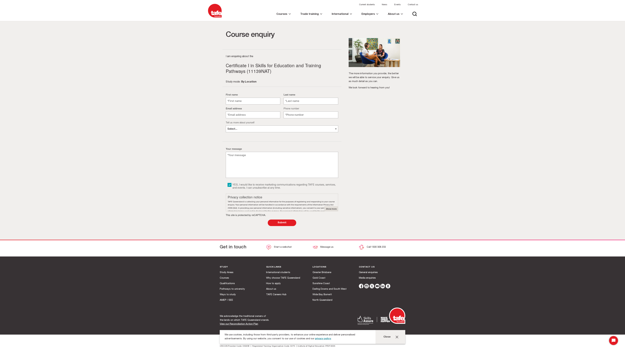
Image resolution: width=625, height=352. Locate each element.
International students (278, 272)
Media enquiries (367, 278)
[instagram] (366, 287)
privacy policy (323, 339)
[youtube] (377, 287)
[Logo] (214, 17)
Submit (282, 222)
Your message (234, 149)
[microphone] (388, 287)
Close (387, 337)
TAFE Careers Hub (276, 294)
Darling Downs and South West (329, 289)
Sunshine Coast (321, 283)
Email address (234, 108)
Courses (224, 278)
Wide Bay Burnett (322, 294)
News (384, 5)
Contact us (413, 5)
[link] (283, 17)
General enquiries (368, 272)
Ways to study (228, 294)
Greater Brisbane (321, 272)
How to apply (273, 283)
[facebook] (361, 287)
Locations (319, 267)
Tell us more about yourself (240, 122)
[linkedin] (382, 287)
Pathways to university (232, 289)
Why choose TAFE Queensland (283, 278)
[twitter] (372, 287)
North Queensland (322, 300)
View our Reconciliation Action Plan (239, 324)
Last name (289, 94)
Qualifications (227, 283)
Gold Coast (318, 278)
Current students (367, 5)
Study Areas (226, 272)
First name (232, 94)
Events (397, 5)
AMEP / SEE (226, 300)
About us (271, 289)
